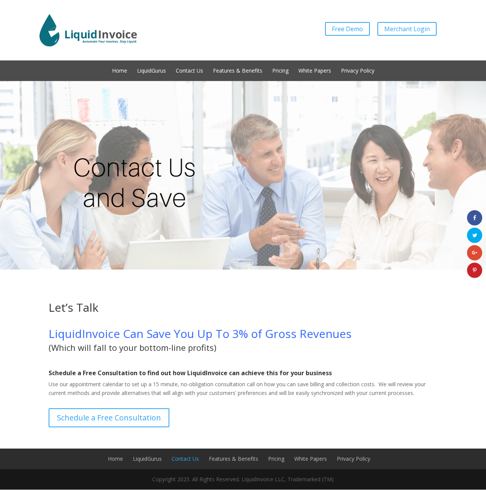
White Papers (314, 70)
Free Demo (347, 29)
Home (119, 70)
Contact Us (189, 70)
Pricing (280, 70)
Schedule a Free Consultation (109, 417)
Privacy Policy (357, 70)
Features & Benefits (237, 70)
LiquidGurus (151, 70)
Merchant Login (407, 29)
